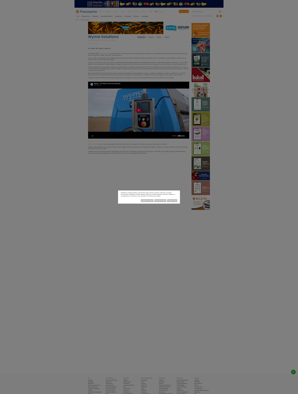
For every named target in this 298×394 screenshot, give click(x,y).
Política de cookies (154, 196)
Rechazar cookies (160, 201)
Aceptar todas (172, 201)
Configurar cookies (147, 201)
